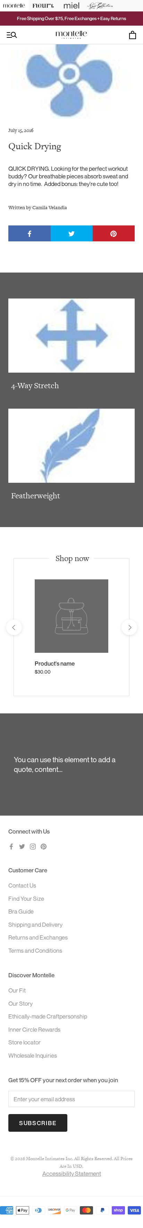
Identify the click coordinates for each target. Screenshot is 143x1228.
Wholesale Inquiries (32, 1055)
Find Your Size (26, 898)
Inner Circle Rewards (34, 1029)
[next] (129, 627)
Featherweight (35, 495)
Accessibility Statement (71, 1173)
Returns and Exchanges (38, 937)
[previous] (14, 627)
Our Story (20, 1003)
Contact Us (22, 885)
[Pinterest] (44, 846)
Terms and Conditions (35, 950)
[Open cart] (132, 35)
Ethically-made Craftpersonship (47, 1016)
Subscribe (38, 1123)
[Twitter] (22, 846)
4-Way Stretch (35, 385)
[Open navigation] (11, 34)
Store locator (24, 1042)
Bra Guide (21, 911)
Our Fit (17, 990)
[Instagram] (33, 846)
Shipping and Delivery (35, 924)
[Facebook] (11, 846)
